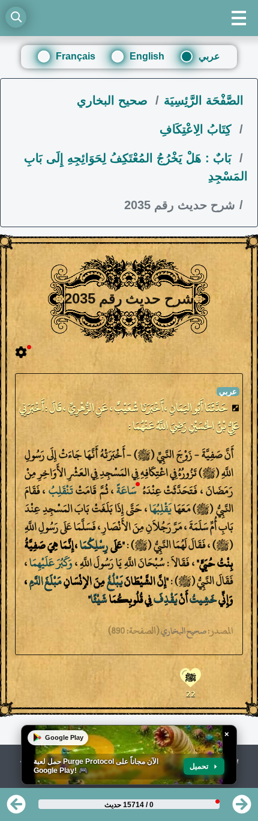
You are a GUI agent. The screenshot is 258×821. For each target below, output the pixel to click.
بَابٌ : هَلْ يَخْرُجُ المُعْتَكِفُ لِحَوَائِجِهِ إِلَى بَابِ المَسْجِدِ (136, 167)
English (147, 56)
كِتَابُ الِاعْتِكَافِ (197, 129)
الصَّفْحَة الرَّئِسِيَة (204, 100)
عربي (209, 56)
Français (75, 56)
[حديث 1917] (241, 808)
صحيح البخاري (114, 100)
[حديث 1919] (16, 808)
